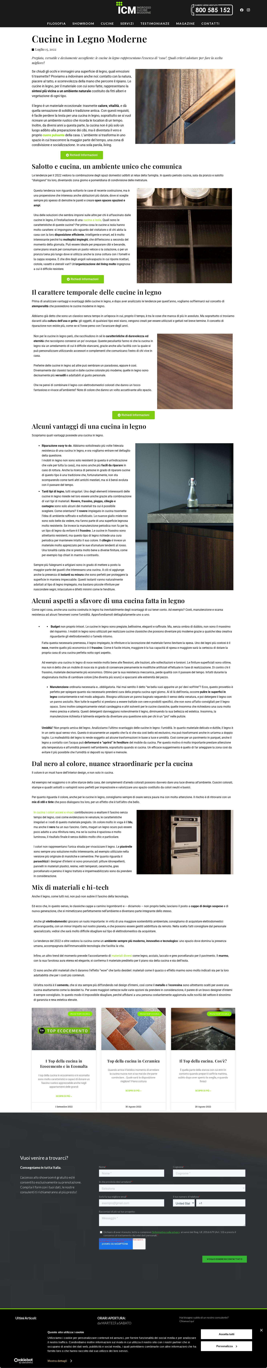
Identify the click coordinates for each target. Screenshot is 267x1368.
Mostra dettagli (57, 1360)
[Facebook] (241, 10)
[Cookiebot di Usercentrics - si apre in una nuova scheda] (23, 1361)
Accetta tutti (226, 1334)
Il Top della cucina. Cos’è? (203, 1060)
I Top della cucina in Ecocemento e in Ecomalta (64, 1063)
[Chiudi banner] (261, 1330)
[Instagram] (248, 10)
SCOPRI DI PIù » (64, 1096)
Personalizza (224, 1345)
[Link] (133, 10)
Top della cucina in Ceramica (133, 1060)
